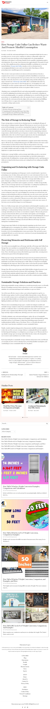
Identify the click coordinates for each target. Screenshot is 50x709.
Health (25, 662)
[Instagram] (27, 707)
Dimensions (25, 660)
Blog (25, 658)
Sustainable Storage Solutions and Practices (13, 114)
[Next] (47, 402)
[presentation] (12, 395)
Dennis (4, 50)
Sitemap (25, 696)
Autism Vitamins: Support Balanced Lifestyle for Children (39, 375)
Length (25, 664)
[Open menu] (47, 2)
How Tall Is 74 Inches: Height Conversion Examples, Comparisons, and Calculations (24, 439)
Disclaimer (25, 689)
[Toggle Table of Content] (27, 108)
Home (25, 677)
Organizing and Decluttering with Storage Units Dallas (16, 111)
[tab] (22, 417)
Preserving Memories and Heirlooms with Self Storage (16, 113)
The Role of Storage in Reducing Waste (12, 109)
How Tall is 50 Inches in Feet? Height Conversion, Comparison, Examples (21, 441)
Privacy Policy (25, 683)
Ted (5, 490)
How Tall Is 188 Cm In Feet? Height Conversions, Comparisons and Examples (22, 448)
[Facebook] (22, 707)
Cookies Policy (25, 691)
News (2, 42)
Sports (25, 671)
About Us (25, 679)
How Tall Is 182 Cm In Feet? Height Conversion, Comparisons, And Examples (22, 446)
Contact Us (25, 681)
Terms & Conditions (25, 694)
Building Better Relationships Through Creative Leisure (12, 375)
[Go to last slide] (3, 402)
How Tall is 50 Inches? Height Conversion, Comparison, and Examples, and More (23, 444)
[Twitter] (25, 707)
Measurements (13, 490)
